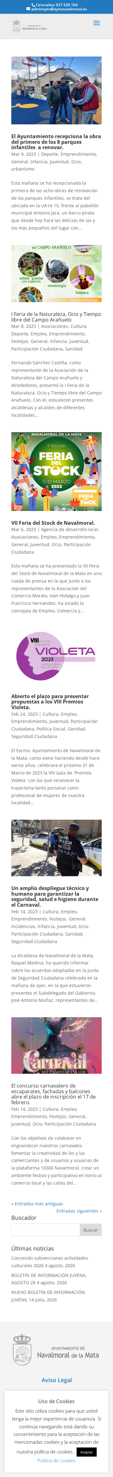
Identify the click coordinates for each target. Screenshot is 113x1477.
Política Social (51, 729)
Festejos (19, 341)
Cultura (78, 326)
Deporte (49, 154)
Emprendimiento (78, 154)
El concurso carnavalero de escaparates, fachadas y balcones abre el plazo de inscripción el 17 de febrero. (53, 1094)
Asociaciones (54, 326)
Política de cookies (56, 1460)
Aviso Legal (56, 1380)
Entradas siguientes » (79, 1211)
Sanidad (74, 349)
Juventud (59, 162)
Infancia (38, 162)
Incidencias (23, 926)
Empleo (38, 334)
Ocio (76, 162)
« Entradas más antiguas (37, 1204)
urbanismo (22, 169)
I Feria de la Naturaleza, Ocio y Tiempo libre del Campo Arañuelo (56, 317)
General (19, 162)
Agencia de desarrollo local (69, 529)
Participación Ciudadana (37, 349)
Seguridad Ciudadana (34, 736)
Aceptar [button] (86, 1452)
